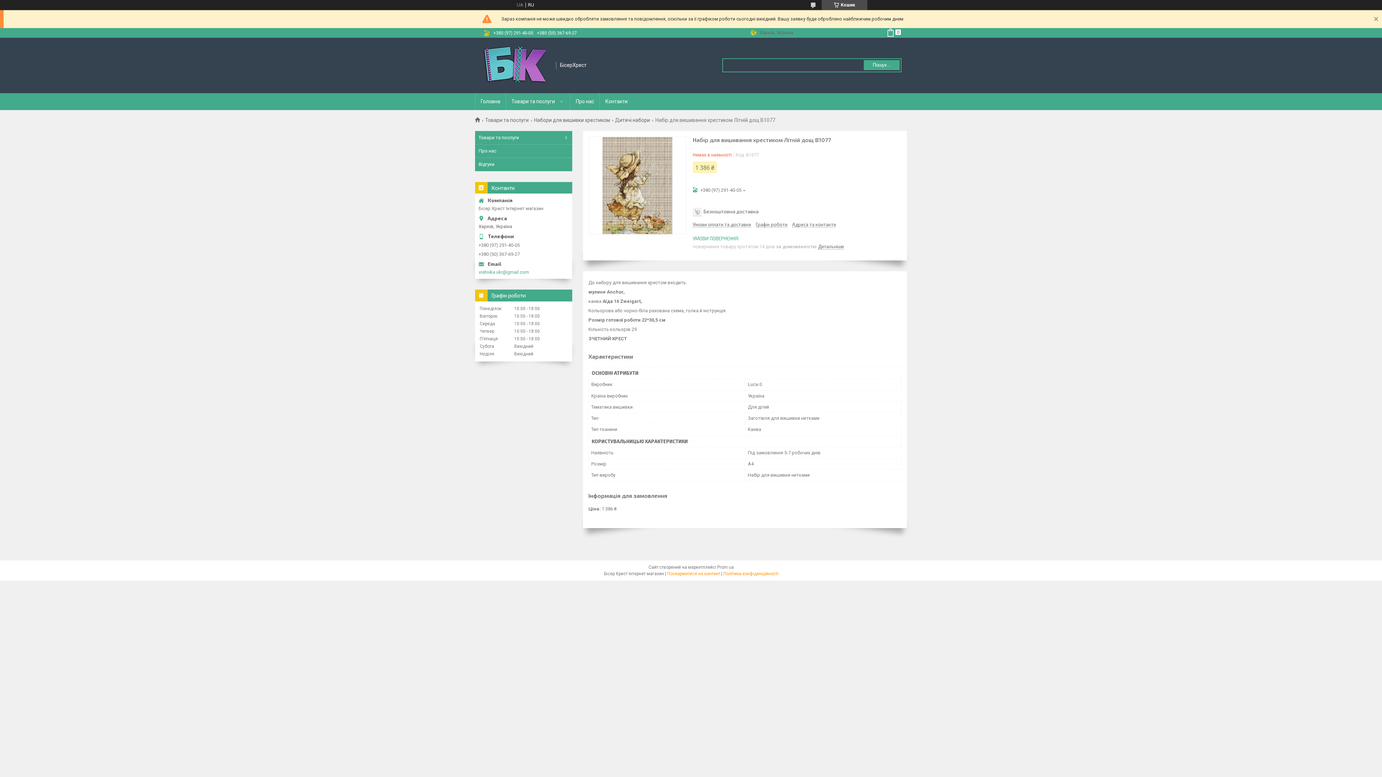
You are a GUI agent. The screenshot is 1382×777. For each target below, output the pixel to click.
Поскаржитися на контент (693, 573)
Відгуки (486, 164)
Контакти (616, 101)
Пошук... (882, 65)
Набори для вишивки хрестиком (572, 120)
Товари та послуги (533, 101)
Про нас (585, 101)
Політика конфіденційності (750, 573)
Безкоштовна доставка (731, 211)
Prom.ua (725, 567)
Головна (490, 101)
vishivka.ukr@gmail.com (504, 272)
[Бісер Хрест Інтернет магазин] (515, 65)
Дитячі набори (632, 120)
